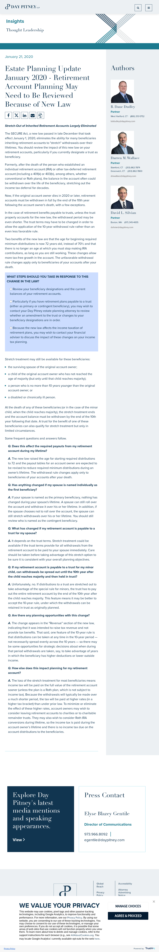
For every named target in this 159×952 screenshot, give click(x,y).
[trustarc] (150, 948)
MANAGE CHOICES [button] (128, 906)
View (19, 840)
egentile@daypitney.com (104, 840)
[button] (154, 902)
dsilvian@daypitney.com (122, 227)
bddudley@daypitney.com (123, 121)
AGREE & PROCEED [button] (128, 916)
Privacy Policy (100, 894)
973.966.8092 (96, 834)
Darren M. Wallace (125, 158)
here (97, 939)
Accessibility (125, 883)
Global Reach (100, 885)
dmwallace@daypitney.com (123, 176)
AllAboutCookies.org (82, 935)
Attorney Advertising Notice (124, 892)
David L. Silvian (123, 213)
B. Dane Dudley (123, 107)
